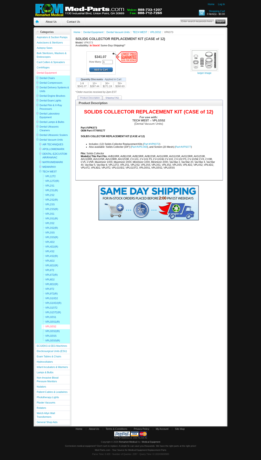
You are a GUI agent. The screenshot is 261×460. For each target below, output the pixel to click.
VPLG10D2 (51, 298)
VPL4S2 (49, 251)
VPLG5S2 (50, 326)
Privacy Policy (141, 429)
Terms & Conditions (116, 429)
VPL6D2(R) (51, 265)
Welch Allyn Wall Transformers (46, 415)
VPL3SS (50, 232)
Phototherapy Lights (48, 397)
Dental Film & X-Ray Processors (51, 107)
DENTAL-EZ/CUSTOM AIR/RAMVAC (54, 155)
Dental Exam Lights (50, 100)
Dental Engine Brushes (52, 95)
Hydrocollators (45, 361)
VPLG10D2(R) (53, 303)
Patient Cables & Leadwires (52, 392)
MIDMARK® (49, 167)
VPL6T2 (49, 270)
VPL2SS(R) (51, 209)
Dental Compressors (51, 82)
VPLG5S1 (50, 317)
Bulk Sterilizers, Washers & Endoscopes (51, 55)
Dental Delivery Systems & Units (54, 89)
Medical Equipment (151, 442)
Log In (221, 4)
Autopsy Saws (44, 48)
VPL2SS (50, 204)
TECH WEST (49, 171)
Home (211, 4)
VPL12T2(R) (52, 181)
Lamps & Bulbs (45, 372)
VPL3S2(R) (51, 228)
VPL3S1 (49, 213)
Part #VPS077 (183, 147)
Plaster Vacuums (46, 402)
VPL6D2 (50, 260)
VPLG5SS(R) (52, 340)
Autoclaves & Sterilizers (50, 42)
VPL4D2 (50, 242)
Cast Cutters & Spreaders (51, 62)
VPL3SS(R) (51, 237)
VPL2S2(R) (51, 199)
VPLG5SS (50, 335)
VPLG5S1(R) (52, 321)
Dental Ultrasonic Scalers (54, 135)
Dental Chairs (47, 78)
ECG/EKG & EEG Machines (52, 345)
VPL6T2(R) (51, 274)
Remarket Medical (128, 442)
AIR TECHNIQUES (52, 144)
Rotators (41, 408)
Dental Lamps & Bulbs (52, 122)
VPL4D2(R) (51, 246)
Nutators (41, 386)
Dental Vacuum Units (51, 139)
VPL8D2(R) (51, 284)
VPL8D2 (50, 279)
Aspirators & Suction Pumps (52, 37)
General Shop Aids (47, 422)
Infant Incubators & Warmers (52, 367)
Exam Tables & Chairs (49, 356)
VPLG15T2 (51, 307)
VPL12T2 (50, 176)
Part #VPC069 (139, 147)
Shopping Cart (217, 11)
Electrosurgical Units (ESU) (52, 351)
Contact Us (73, 21)
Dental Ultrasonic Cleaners (49, 128)
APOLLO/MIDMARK (53, 149)
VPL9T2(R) (51, 293)
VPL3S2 (49, 223)
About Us (51, 21)
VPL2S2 (49, 195)
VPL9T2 (49, 289)
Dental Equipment (47, 72)
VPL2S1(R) (51, 190)
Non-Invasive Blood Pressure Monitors (48, 379)
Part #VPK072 (151, 144)
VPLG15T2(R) (53, 312)
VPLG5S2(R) (52, 331)
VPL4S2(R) (51, 256)
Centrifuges (43, 67)
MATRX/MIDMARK (52, 162)
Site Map (180, 429)
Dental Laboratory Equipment (50, 115)
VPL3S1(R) (51, 218)
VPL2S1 (49, 185)
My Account (162, 429)
